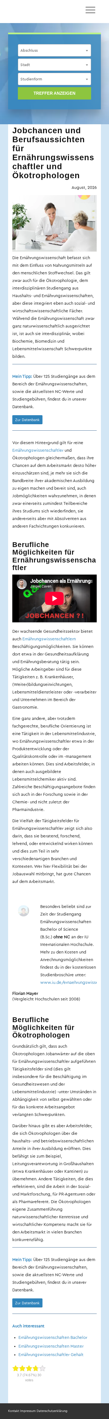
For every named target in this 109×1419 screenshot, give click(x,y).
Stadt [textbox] (25, 65)
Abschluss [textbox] (29, 51)
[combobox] (54, 50)
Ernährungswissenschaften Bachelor (52, 1338)
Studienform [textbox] (31, 79)
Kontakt (13, 1411)
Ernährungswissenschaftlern (49, 639)
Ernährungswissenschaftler (37, 450)
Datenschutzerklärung (52, 1411)
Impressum (28, 1411)
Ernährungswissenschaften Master (51, 1346)
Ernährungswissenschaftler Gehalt (51, 1355)
